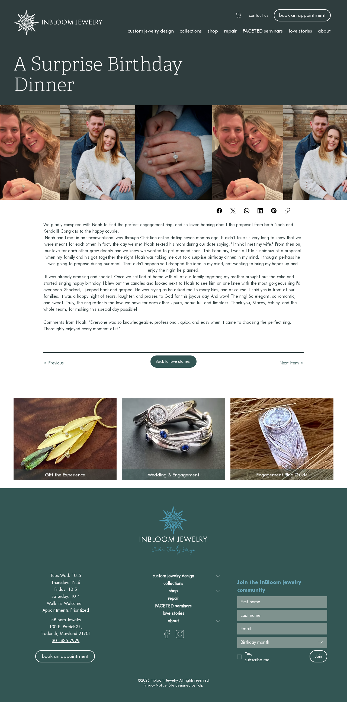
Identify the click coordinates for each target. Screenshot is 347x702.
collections (173, 583)
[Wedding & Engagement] (173, 439)
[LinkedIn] (260, 210)
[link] (239, 15)
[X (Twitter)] (233, 210)
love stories (173, 613)
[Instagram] (180, 634)
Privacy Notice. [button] (156, 685)
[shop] (218, 591)
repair (173, 598)
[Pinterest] (274, 210)
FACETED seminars (173, 605)
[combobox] (282, 642)
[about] (218, 621)
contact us (258, 15)
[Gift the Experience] (65, 439)
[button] (150, 30)
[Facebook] (219, 210)
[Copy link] (287, 210)
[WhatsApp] (246, 210)
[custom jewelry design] (218, 576)
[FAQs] (281, 439)
